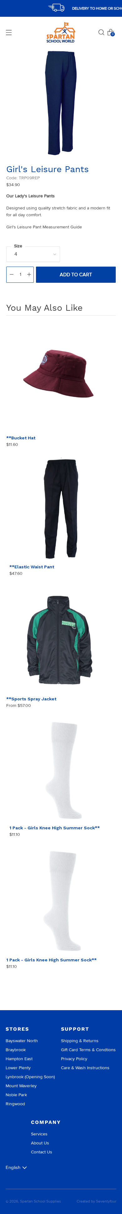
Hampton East (19, 1058)
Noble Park (16, 1094)
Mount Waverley (21, 1085)
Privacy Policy (74, 1058)
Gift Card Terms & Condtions (88, 1049)
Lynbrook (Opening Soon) (30, 1076)
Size (18, 246)
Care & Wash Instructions (85, 1067)
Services (39, 1134)
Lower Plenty (18, 1067)
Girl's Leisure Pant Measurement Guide (44, 227)
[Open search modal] (101, 32)
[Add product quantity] (29, 274)
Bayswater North (22, 1040)
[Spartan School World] (61, 32)
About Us (40, 1143)
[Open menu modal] (8, 32)
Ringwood (15, 1103)
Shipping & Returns (80, 1040)
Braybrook (16, 1049)
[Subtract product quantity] (12, 274)
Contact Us (41, 1152)
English (13, 1167)
